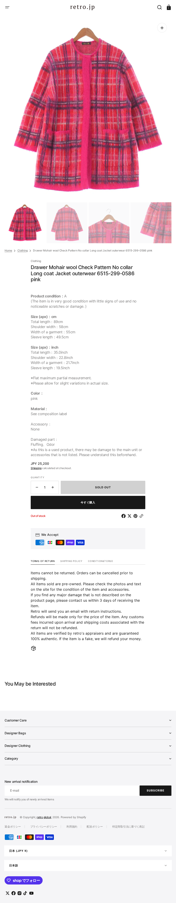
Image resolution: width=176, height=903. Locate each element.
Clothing (22, 250)
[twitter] (130, 516)
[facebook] (124, 516)
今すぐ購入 (88, 502)
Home (8, 250)
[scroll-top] (166, 893)
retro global (44, 817)
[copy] (142, 516)
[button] (7, 7)
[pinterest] (136, 516)
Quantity (37, 477)
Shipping (36, 468)
